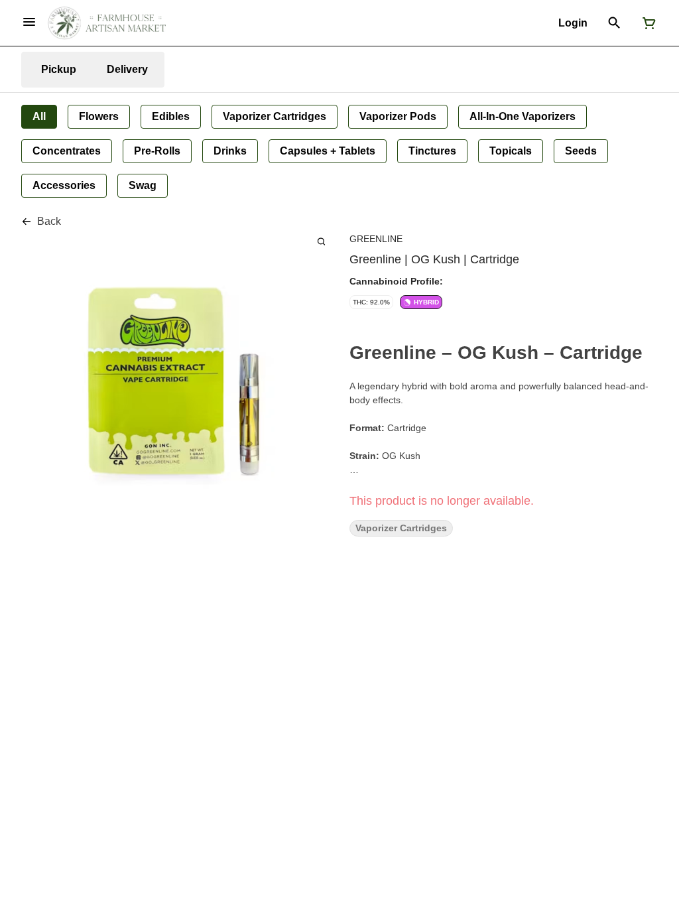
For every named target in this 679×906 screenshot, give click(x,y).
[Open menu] (29, 22)
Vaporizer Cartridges (401, 528)
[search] (321, 241)
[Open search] (614, 23)
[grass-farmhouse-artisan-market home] (107, 23)
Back (49, 221)
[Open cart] (646, 23)
